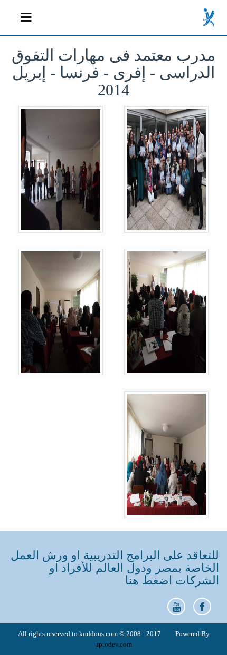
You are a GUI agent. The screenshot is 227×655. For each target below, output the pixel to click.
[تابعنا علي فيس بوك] (202, 606)
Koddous (209, 17)
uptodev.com (113, 644)
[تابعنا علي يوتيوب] (176, 606)
